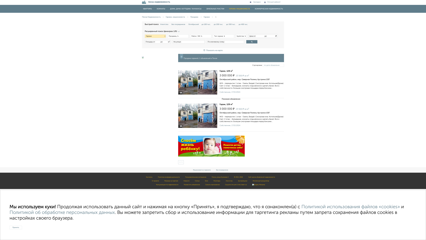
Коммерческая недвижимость (269, 9)
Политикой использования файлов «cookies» (350, 207)
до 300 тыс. (230, 24)
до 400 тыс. (243, 24)
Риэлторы (217, 181)
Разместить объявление (192, 184)
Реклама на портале (171, 181)
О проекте (155, 181)
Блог (206, 181)
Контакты (149, 177)
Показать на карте (214, 50)
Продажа (194, 17)
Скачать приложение (212, 184)
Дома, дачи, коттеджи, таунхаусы (185, 9)
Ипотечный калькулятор (261, 181)
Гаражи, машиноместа (239, 9)
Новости (186, 181)
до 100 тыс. (206, 24)
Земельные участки (215, 9)
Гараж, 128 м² (226, 71)
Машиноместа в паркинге (202, 170)
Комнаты (161, 9)
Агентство (164, 24)
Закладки (257, 2)
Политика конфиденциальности (169, 177)
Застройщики (242, 181)
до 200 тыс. (218, 24)
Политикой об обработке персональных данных (62, 212)
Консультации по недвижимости (167, 184)
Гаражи (207, 17)
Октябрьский (193, 24)
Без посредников (178, 24)
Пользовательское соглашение (195, 177)
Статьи (197, 181)
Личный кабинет (274, 2)
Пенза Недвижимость (151, 17)
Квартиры (147, 9)
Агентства (229, 181)
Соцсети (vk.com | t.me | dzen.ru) (236, 184)
